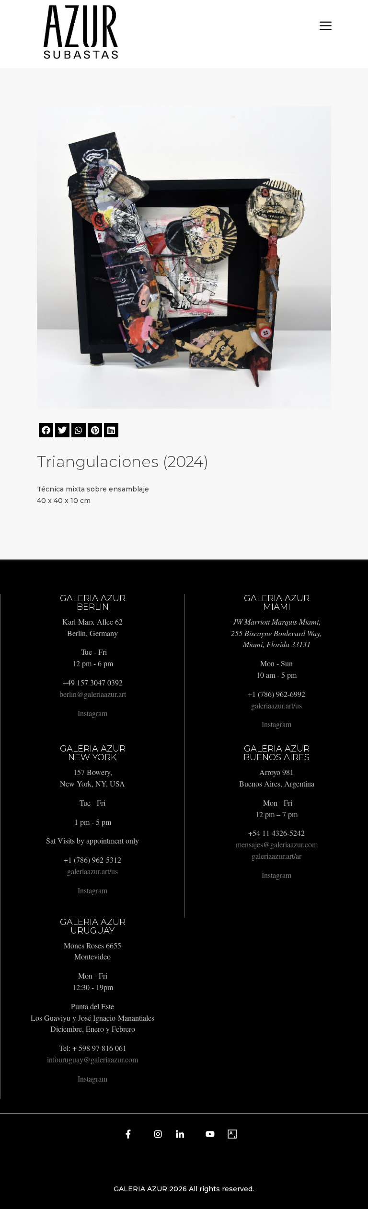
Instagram (92, 713)
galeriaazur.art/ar (276, 856)
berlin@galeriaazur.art (92, 694)
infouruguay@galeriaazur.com (92, 1059)
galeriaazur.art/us (276, 705)
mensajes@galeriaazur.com (277, 844)
